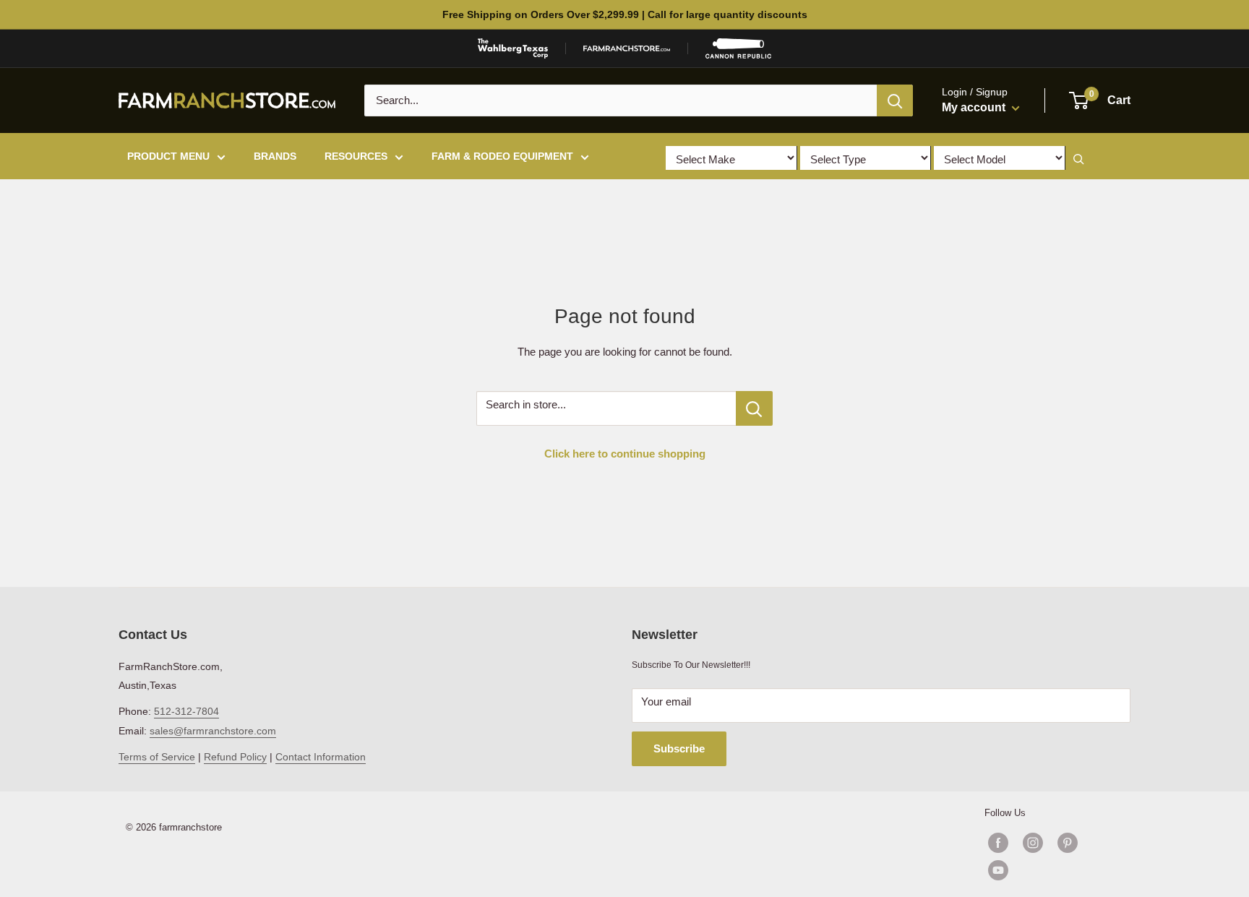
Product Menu (168, 156)
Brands (275, 156)
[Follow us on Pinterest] (1067, 843)
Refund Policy (235, 757)
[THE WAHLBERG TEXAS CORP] (513, 48)
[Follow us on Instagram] (1033, 843)
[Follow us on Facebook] (998, 843)
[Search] (895, 100)
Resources (356, 156)
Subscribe (679, 748)
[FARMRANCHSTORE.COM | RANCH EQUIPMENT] (626, 48)
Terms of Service (157, 757)
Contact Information (320, 757)
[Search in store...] (754, 408)
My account (975, 107)
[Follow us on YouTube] (1050, 870)
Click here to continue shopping (624, 453)
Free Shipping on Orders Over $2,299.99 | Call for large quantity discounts (624, 14)
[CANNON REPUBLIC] (738, 48)
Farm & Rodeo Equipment (502, 156)
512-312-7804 (186, 711)
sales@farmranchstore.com (213, 731)
